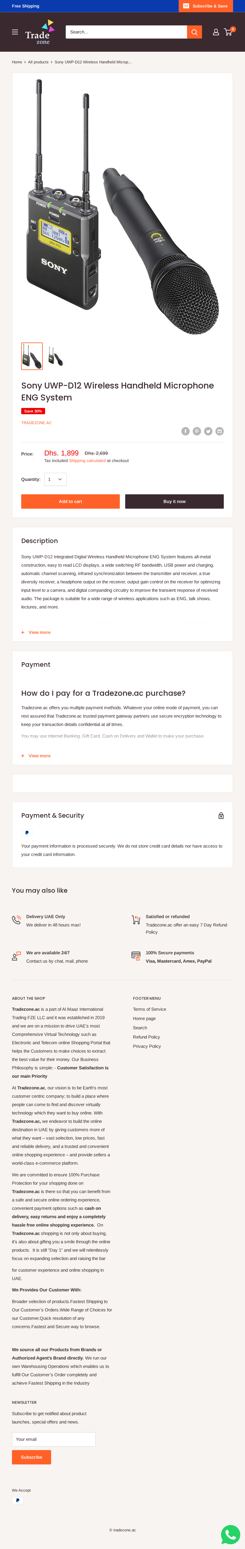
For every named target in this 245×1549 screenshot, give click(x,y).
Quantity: (31, 479)
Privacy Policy (147, 1046)
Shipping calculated (87, 460)
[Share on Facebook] (185, 431)
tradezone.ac (36, 422)
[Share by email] (219, 431)
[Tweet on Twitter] (208, 431)
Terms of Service (149, 1009)
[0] (228, 32)
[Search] (194, 32)
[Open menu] (15, 32)
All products (38, 62)
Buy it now (174, 501)
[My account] (216, 32)
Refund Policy (146, 1036)
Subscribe (31, 1457)
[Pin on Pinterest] (197, 431)
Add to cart (70, 501)
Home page (144, 1018)
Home (17, 62)
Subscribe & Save (210, 6)
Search (140, 1027)
